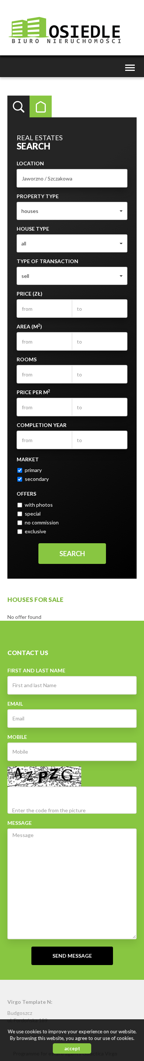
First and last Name (36, 670)
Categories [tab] (41, 107)
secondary (37, 479)
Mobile (17, 737)
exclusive (35, 531)
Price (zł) (29, 293)
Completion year (41, 425)
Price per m (33, 392)
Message (19, 823)
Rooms (27, 359)
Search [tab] (18, 107)
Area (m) (29, 326)
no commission (42, 522)
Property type (38, 196)
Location (30, 163)
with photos (39, 505)
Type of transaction (47, 261)
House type (33, 228)
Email (15, 703)
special (33, 513)
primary (33, 470)
